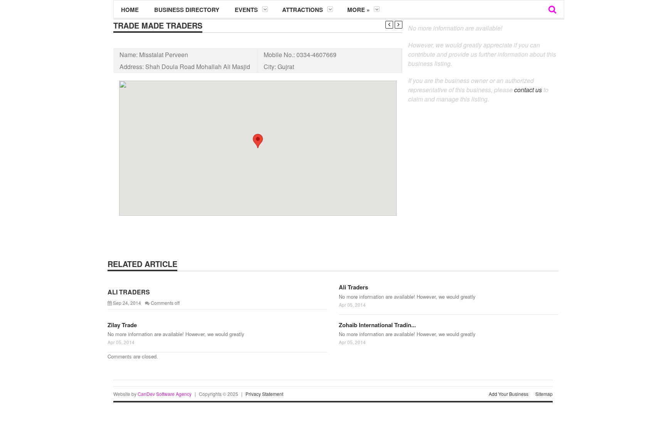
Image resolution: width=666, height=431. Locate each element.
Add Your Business (508, 393)
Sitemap (544, 393)
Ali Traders (353, 287)
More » (358, 9)
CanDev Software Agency (165, 393)
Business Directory (186, 9)
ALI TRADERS (129, 291)
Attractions (302, 9)
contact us (528, 89)
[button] (258, 141)
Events (246, 9)
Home (130, 9)
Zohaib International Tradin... (377, 325)
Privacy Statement (264, 393)
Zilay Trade (122, 325)
